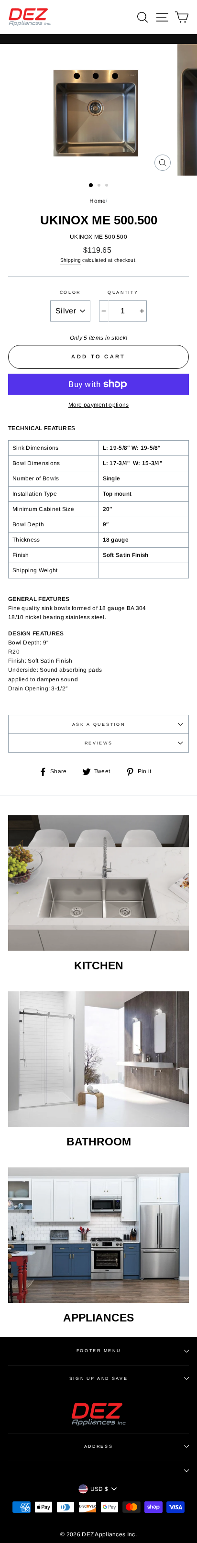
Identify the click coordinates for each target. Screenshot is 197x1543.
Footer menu (98, 1350)
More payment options (98, 404)
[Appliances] (98, 1235)
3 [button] (107, 186)
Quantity (123, 292)
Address (98, 1446)
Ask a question (98, 724)
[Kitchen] (98, 883)
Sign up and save (98, 1378)
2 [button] (100, 186)
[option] (98, 110)
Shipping (70, 260)
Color (70, 292)
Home (97, 201)
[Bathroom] (98, 1059)
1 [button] (91, 185)
